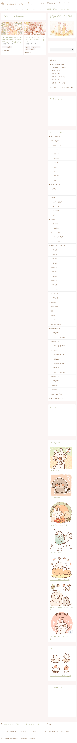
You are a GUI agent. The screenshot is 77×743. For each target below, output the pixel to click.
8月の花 (54, 280)
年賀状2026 (55, 333)
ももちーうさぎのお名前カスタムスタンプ (61, 638)
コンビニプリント (59, 237)
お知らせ (53, 219)
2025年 (56, 154)
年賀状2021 (55, 376)
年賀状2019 (55, 385)
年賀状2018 (55, 389)
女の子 (28, 47)
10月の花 (55, 289)
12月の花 (55, 298)
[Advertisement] (62, 112)
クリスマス (55, 210)
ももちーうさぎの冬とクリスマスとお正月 (61, 608)
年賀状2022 (55, 368)
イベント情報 (56, 241)
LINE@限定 (54, 302)
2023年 (56, 162)
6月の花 (54, 272)
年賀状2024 (55, 350)
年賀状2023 (55, 359)
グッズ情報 (55, 228)
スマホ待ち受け (65, 9)
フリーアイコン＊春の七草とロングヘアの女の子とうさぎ (34, 40)
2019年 (56, 180)
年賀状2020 (55, 381)
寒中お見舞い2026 (59, 337)
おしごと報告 (56, 232)
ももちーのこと (6, 9)
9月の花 (54, 285)
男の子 (54, 189)
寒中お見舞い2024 (59, 354)
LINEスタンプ (19, 9)
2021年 (56, 171)
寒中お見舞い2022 (59, 372)
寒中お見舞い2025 (59, 346)
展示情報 (55, 224)
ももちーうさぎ (30, 49)
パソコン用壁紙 (55, 136)
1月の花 (54, 250)
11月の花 (55, 293)
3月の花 (54, 258)
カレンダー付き (57, 145)
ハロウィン (55, 206)
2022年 (56, 167)
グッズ (42, 9)
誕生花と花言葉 (52, 9)
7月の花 (54, 276)
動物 (53, 197)
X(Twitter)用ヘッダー (57, 398)
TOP (22, 724)
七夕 (53, 215)
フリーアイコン (31, 9)
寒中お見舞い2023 (59, 363)
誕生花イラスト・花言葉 (58, 245)
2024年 (56, 158)
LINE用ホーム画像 (56, 324)
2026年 (56, 149)
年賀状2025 (55, 341)
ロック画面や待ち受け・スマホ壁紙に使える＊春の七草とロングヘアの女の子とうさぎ (11, 40)
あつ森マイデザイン (56, 394)
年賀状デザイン (55, 328)
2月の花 (54, 254)
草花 (53, 320)
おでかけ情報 (54, 306)
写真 (52, 311)
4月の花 (54, 263)
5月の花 (54, 267)
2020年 (56, 176)
